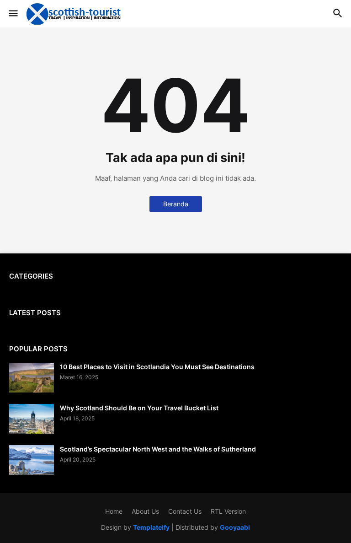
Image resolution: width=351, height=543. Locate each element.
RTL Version (228, 511)
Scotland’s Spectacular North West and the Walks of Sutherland (158, 449)
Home (113, 511)
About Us (145, 511)
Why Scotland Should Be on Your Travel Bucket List (139, 408)
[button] (12, 14)
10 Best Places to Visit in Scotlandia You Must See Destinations (157, 367)
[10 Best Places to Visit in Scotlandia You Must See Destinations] (31, 377)
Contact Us (185, 511)
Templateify (151, 527)
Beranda (175, 204)
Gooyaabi (235, 527)
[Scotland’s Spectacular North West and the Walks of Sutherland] (31, 460)
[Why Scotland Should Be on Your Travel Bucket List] (31, 419)
